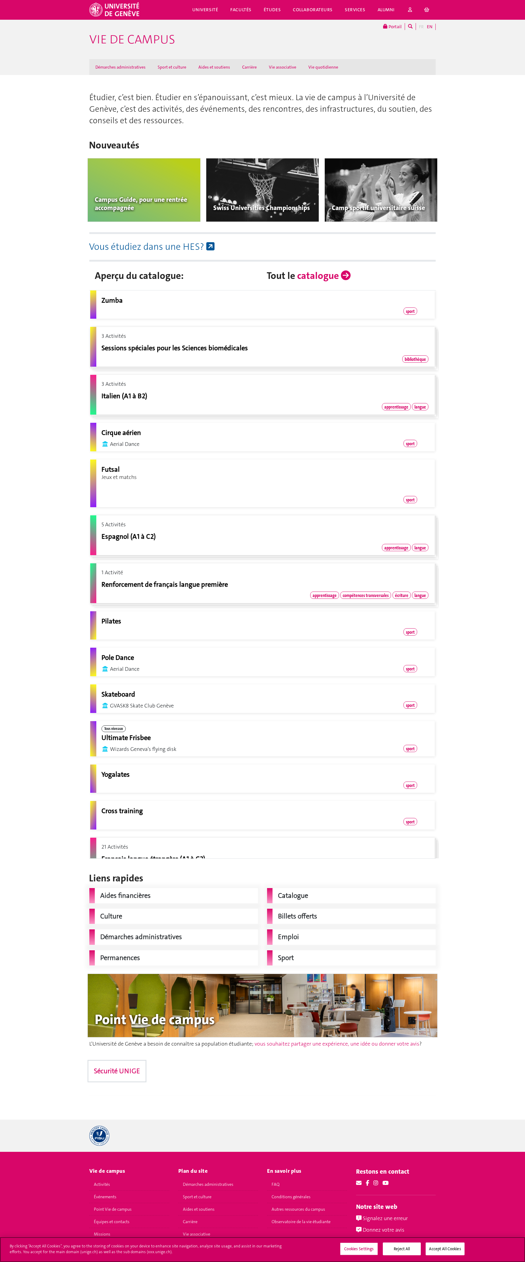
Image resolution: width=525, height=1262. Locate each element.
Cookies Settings (359, 1248)
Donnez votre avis (383, 1229)
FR (421, 27)
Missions (102, 1234)
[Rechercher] (410, 26)
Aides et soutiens (214, 67)
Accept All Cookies (445, 1248)
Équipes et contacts (111, 1221)
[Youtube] (386, 1183)
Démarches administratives (120, 67)
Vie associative (282, 67)
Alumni (386, 10)
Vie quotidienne (323, 67)
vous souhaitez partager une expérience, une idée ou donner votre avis (337, 1043)
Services (355, 10)
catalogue (319, 276)
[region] (262, 1249)
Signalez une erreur (385, 1218)
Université (205, 10)
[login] (410, 10)
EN (429, 27)
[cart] (427, 10)
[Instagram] (375, 1183)
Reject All (402, 1248)
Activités (102, 1184)
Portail (395, 27)
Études (272, 10)
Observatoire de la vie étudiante (301, 1221)
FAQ (276, 1184)
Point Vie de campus (113, 1209)
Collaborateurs (313, 10)
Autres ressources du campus (298, 1209)
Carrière (249, 67)
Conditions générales (291, 1196)
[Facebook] (367, 1183)
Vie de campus (132, 39)
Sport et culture (172, 67)
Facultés (241, 10)
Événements (105, 1196)
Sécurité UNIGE (117, 1071)
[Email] (359, 1183)
